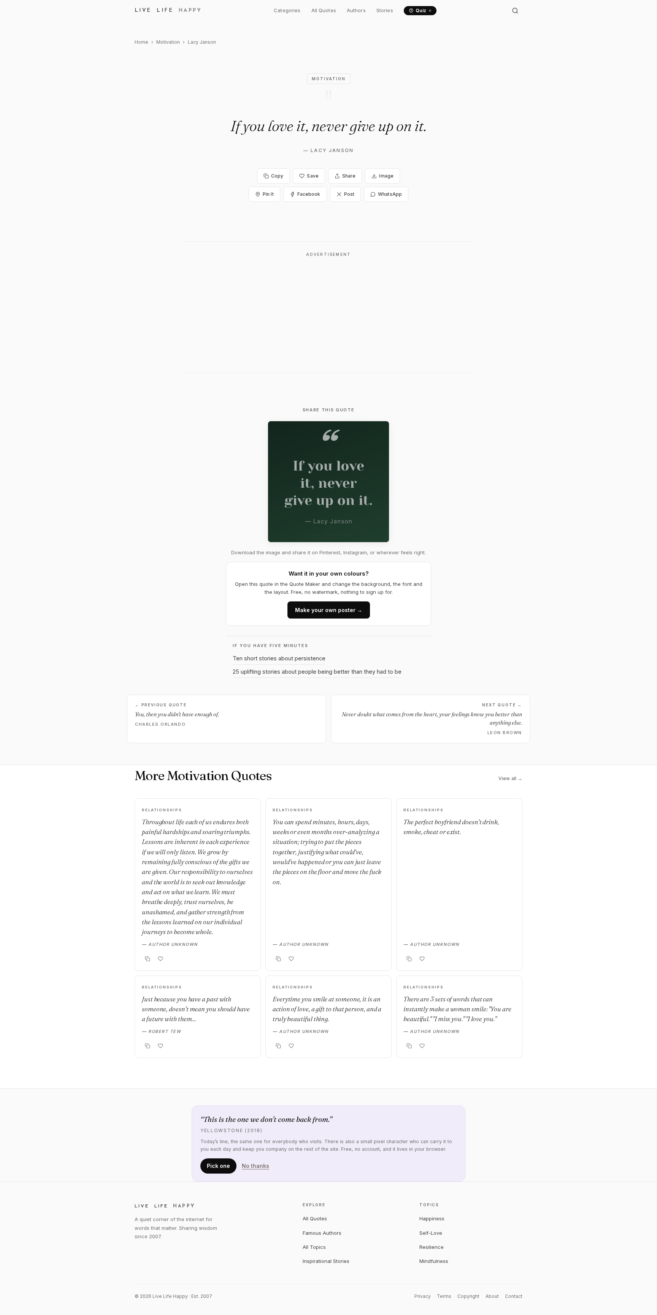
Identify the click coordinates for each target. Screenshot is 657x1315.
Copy (277, 176)
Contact (513, 1296)
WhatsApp (390, 194)
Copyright (468, 1296)
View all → (510, 778)
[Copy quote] (147, 958)
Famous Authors (322, 1233)
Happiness (431, 1218)
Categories (287, 10)
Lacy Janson (332, 150)
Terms (444, 1296)
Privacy (422, 1296)
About (492, 1296)
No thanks (255, 1166)
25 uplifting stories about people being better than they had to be (317, 671)
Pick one (218, 1166)
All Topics (314, 1247)
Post (349, 194)
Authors (356, 10)
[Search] (515, 10)
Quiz (421, 10)
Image (386, 176)
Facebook (309, 194)
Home (141, 42)
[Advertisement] (328, 315)
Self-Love (430, 1233)
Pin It (268, 194)
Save (312, 176)
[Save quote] (160, 958)
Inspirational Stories (326, 1261)
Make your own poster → (328, 610)
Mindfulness (433, 1261)
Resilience (431, 1247)
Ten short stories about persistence (279, 658)
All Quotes (323, 10)
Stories (384, 10)
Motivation (168, 42)
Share (349, 176)
